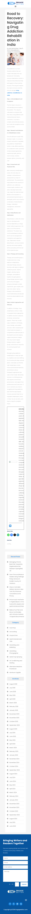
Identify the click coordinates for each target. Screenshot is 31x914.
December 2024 (14, 759)
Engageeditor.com (21, 910)
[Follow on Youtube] (17, 903)
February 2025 (13, 751)
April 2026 (12, 699)
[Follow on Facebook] (10, 903)
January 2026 (13, 710)
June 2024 (12, 781)
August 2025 (13, 729)
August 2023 (13, 819)
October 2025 (13, 721)
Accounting (13, 632)
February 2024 (13, 796)
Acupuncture (13, 635)
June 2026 (12, 691)
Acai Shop (12, 628)
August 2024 (13, 774)
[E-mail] (10, 526)
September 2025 (14, 725)
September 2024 (14, 770)
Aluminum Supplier (15, 672)
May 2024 (12, 785)
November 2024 (14, 762)
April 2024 (12, 789)
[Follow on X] (13, 903)
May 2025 (12, 740)
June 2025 (12, 736)
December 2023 (14, 804)
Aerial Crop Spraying (15, 657)
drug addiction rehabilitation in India (14, 93)
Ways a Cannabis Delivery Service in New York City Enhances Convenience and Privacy (16, 591)
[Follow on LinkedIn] (20, 903)
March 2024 (13, 792)
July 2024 (12, 777)
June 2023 (12, 826)
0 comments (16, 52)
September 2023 (14, 815)
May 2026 (12, 695)
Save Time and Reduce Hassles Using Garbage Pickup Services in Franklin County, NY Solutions (16, 579)
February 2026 (13, 706)
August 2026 (13, 684)
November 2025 (14, 718)
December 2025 (14, 714)
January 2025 (13, 755)
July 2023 (12, 822)
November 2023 (14, 807)
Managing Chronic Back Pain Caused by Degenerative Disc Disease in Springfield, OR (16, 566)
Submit (24, 884)
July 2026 (12, 688)
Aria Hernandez (13, 48)
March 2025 (13, 748)
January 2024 (13, 800)
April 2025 (12, 744)
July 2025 (12, 733)
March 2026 (13, 703)
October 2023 (13, 811)
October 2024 (13, 766)
